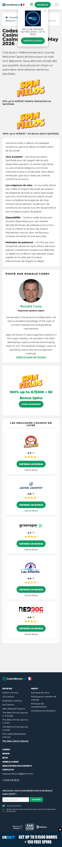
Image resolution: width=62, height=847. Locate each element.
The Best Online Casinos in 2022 (15, 728)
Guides (6, 749)
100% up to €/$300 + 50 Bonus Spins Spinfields (30, 133)
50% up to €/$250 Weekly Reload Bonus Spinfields (26, 102)
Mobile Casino (10, 762)
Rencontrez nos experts (17, 766)
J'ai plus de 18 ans (14, 806)
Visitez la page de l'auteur (31, 357)
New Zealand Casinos (13, 708)
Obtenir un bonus (33, 41)
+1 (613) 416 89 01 (10, 780)
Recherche (42, 5)
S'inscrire (36, 799)
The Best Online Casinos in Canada (15, 714)
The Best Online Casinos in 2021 (15, 721)
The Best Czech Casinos (15, 741)
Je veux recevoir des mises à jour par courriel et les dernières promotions (30, 810)
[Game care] (41, 827)
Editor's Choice (10, 692)
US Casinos (8, 696)
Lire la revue (31, 470)
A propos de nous (40, 692)
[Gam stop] (30, 827)
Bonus (6, 753)
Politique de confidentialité (39, 705)
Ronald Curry (31, 306)
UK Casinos (8, 704)
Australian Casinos (12, 700)
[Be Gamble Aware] (18, 827)
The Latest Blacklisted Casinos (14, 735)
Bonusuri (10, 20)
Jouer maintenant (31, 404)
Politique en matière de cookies (43, 698)
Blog (5, 757)
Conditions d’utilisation (43, 710)
